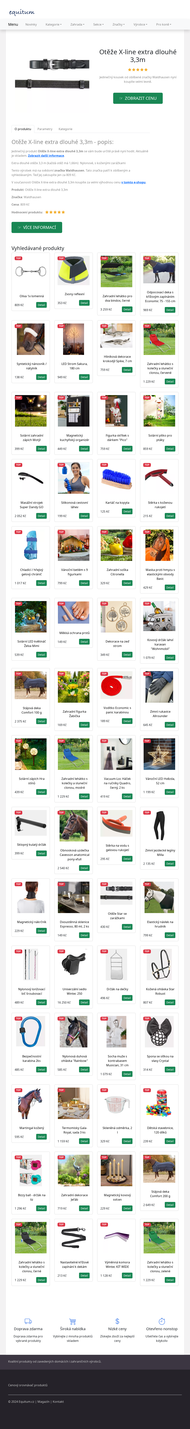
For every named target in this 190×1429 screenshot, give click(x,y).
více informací (39, 227)
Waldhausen (161, 77)
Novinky (31, 24)
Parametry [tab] (44, 129)
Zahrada (76, 24)
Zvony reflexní (74, 294)
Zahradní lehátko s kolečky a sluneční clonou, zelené (160, 1266)
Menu (13, 24)
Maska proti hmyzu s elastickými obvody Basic (160, 574)
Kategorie (52, 24)
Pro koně (162, 24)
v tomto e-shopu (133, 182)
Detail (41, 305)
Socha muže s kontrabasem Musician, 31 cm (117, 1060)
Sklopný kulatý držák (31, 845)
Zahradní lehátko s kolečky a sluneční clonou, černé (32, 1266)
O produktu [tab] (23, 129)
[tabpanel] (81, 177)
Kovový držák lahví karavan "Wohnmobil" (160, 644)
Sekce (97, 24)
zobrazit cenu (141, 98)
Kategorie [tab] (65, 129)
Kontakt (58, 1402)
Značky (117, 24)
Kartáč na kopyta (117, 503)
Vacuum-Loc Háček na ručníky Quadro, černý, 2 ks (117, 783)
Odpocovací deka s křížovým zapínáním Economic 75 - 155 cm (160, 296)
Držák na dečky (117, 989)
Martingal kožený (31, 1128)
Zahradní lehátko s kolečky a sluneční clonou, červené (160, 368)
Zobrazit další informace (46, 156)
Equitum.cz (26, 1402)
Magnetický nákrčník (31, 922)
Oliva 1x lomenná (32, 296)
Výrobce (139, 24)
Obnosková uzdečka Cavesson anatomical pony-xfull (74, 854)
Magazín (43, 1402)
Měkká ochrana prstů (74, 633)
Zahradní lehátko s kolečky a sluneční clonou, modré (74, 783)
